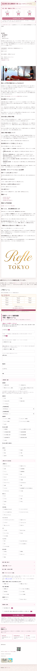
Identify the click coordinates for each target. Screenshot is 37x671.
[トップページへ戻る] (6, 662)
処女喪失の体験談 (6, 198)
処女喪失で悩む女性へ (7, 197)
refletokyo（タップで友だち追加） (10, 651)
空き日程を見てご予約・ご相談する (18, 18)
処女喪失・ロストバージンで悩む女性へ (8, 205)
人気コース (10, 24)
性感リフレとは (7, 667)
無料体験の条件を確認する (7, 200)
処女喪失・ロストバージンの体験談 (13, 96)
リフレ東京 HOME (4, 24)
